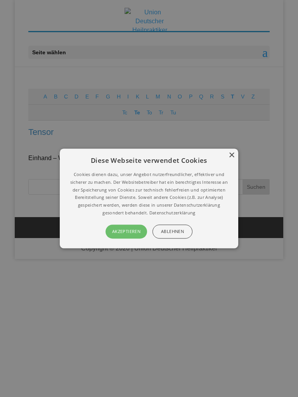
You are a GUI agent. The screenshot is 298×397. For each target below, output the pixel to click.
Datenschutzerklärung (172, 213)
